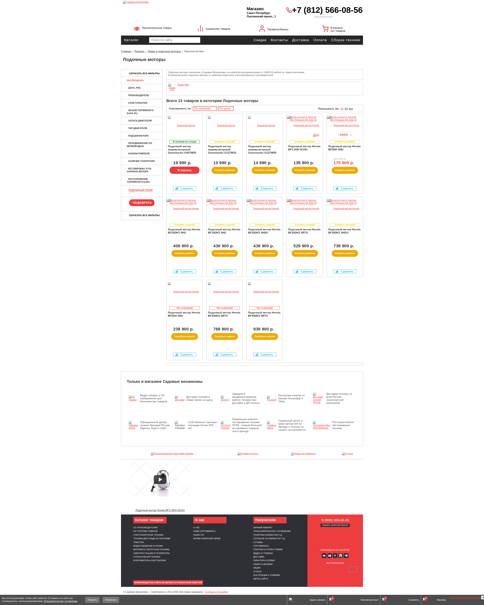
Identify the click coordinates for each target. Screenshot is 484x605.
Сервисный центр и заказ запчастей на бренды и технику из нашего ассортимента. (292, 425)
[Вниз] (467, 26)
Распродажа (135, 80)
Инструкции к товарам (266, 575)
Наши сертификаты (204, 531)
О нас (196, 527)
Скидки (260, 40)
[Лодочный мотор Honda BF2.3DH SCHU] (304, 125)
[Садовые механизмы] (176, 2)
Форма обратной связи (206, 538)
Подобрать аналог (184, 336)
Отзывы (258, 542)
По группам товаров (145, 531)
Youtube (329, 555)
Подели (339, 569)
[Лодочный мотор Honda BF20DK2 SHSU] (264, 208)
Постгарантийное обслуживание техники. (343, 425)
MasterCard (326, 569)
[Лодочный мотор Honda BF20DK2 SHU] (184, 208)
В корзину (185, 170)
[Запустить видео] (160, 479)
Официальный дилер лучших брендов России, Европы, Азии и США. (155, 425)
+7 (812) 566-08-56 (326, 10)
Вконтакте (324, 555)
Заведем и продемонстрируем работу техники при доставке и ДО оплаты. (246, 398)
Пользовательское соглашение (272, 531)
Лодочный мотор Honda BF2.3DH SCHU (160, 510)
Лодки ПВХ (183, 85)
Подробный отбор (141, 190)
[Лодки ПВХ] (172, 90)
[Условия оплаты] (248, 453)
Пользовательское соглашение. (61, 601)
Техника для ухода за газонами (151, 538)
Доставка (300, 40)
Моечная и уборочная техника (151, 549)
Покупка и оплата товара (268, 549)
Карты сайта (260, 579)
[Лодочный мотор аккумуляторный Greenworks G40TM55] (184, 125)
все (351, 108)
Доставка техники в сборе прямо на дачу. (199, 398)
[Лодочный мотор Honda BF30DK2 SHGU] (344, 208)
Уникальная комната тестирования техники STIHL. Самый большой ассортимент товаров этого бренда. (247, 425)
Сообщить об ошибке (216, 592)
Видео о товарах (263, 553)
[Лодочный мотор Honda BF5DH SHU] (344, 125)
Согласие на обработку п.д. (269, 538)
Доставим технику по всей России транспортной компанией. (339, 398)
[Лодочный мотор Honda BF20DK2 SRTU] (304, 208)
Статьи (257, 571)
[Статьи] (347, 453)
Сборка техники (345, 40)
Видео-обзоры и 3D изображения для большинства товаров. (154, 398)
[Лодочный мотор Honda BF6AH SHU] (184, 292)
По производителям (145, 527)
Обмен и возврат (263, 564)
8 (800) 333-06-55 (335, 520)
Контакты (279, 40)
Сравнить (187, 188)
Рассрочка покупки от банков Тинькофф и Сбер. (291, 398)
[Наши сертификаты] (303, 453)
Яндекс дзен (335, 555)
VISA (317, 569)
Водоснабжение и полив (148, 546)
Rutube (340, 555)
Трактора (138, 542)
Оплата (320, 40)
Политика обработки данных (465, 597)
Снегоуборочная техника (148, 535)
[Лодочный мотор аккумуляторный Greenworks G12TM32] (224, 125)
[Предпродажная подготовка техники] (172, 453)
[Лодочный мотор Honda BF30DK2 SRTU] (224, 292)
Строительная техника (146, 557)
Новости (198, 535)
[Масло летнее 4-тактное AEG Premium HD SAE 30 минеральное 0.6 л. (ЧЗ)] (304, 122)
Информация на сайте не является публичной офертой (168, 582)
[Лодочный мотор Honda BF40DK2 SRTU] (264, 292)
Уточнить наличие (225, 170)
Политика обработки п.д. (267, 535)
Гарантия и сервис (264, 560)
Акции (256, 568)
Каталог (131, 40)
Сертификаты (261, 546)
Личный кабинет (262, 527)
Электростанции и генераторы (151, 553)
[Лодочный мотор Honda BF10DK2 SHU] (224, 208)
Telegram (346, 555)
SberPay (352, 569)
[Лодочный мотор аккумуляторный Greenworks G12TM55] (264, 125)
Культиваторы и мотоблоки (149, 560)
